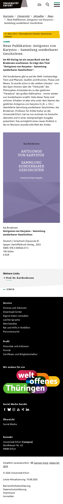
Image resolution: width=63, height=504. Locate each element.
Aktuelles (38, 16)
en (39, 4)
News (50, 16)
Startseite (8, 16)
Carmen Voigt (41, 462)
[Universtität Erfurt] (14, 4)
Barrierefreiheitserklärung (16, 485)
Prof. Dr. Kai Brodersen (20, 277)
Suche (47, 4)
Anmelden (8, 496)
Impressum (9, 492)
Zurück (10, 289)
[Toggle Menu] (57, 4)
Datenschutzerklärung (14, 489)
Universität (23, 16)
